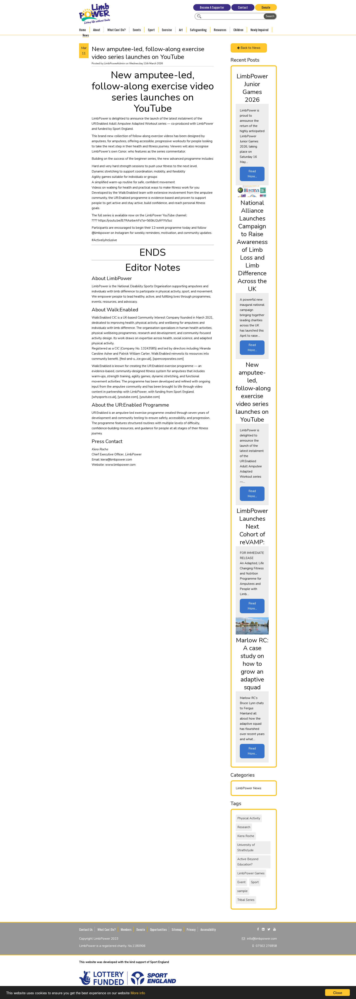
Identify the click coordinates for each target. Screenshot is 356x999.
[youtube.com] (128, 397)
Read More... (252, 173)
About (96, 29)
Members (126, 929)
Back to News (250, 48)
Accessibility (208, 929)
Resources (220, 29)
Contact (243, 7)
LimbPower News (248, 788)
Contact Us (86, 929)
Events (137, 29)
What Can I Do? (116, 29)
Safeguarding (198, 29)
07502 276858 (266, 946)
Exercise (167, 29)
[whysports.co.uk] (104, 397)
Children (238, 29)
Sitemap (177, 929)
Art (181, 29)
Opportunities (158, 929)
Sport (151, 29)
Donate (266, 7)
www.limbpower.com (120, 465)
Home (82, 29)
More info (138, 992)
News (86, 35)
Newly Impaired (259, 29)
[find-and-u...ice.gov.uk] (135, 359)
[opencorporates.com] (168, 359)
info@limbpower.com (262, 939)
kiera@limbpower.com (116, 459)
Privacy (191, 929)
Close (337, 992)
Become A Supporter (212, 7)
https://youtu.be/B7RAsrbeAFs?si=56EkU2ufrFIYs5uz (135, 220)
